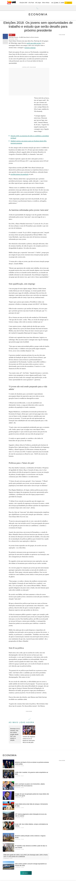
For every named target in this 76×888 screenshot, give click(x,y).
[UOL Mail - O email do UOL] (56, 3)
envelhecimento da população (19, 174)
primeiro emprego (30, 47)
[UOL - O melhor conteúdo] (11, 2)
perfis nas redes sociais (34, 43)
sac (52, 2)
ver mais (25, 873)
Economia (38, 14)
